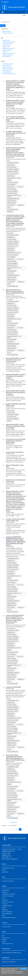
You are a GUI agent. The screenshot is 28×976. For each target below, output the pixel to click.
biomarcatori (6, 45)
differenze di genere (8, 48)
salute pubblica (11, 184)
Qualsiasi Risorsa (6, 31)
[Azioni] (2, 2)
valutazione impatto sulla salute (14, 196)
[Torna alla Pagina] (1, 18)
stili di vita (20, 186)
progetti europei (11, 188)
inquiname (10, 211)
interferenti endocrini (8, 53)
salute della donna (12, 182)
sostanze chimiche (12, 193)
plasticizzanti (6, 56)
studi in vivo (10, 273)
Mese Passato (6, 70)
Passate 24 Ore (7, 67)
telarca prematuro (12, 209)
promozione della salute (14, 177)
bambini (9, 180)
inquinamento (11, 250)
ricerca (9, 420)
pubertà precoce (11, 202)
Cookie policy (5, 872)
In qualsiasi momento (7, 64)
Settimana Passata (8, 68)
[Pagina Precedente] (5, 829)
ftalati (4, 51)
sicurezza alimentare (13, 169)
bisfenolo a (6, 46)
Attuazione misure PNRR (8, 881)
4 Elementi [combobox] (13, 822)
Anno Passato (6, 72)
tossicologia (10, 186)
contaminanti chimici (8, 42)
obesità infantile (7, 55)
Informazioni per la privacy (8, 868)
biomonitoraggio (11, 270)
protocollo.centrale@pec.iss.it (11, 859)
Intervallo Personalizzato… (9, 73)
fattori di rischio (7, 43)
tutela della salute (12, 173)
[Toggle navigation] (2, 12)
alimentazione (11, 412)
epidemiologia (6, 50)
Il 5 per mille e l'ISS (6, 926)
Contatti (4, 870)
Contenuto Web (7, 33)
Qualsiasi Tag (5, 40)
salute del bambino (12, 191)
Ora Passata (6, 65)
